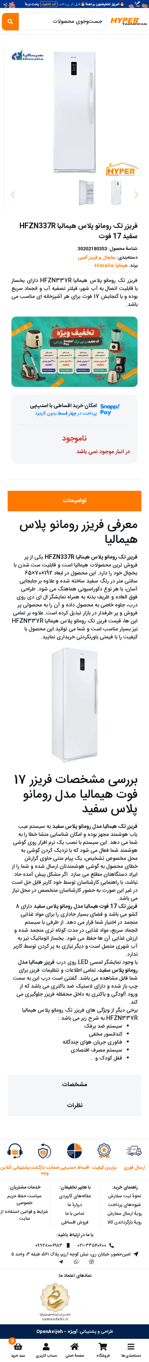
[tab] (74, 501)
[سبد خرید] (18, 1347)
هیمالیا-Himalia (111, 265)
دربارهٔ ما (75, 1205)
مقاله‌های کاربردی (75, 1196)
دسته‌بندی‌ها (131, 1355)
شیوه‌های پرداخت (124, 1205)
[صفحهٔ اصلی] (74, 1347)
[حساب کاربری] (46, 1347)
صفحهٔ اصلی (74, 1355)
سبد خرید (18, 1355)
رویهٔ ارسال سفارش (124, 1213)
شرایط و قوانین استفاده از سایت (24, 1215)
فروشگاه (103, 1355)
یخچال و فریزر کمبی (96, 257)
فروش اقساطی (74, 1222)
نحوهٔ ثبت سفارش (124, 1196)
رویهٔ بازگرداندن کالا (124, 1222)
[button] (13, 194)
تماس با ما (74, 1213)
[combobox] (62, 21)
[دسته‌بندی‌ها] (131, 1347)
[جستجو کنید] (10, 21)
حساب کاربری (46, 1355)
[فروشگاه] (103, 1347)
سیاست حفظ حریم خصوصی (24, 1199)
